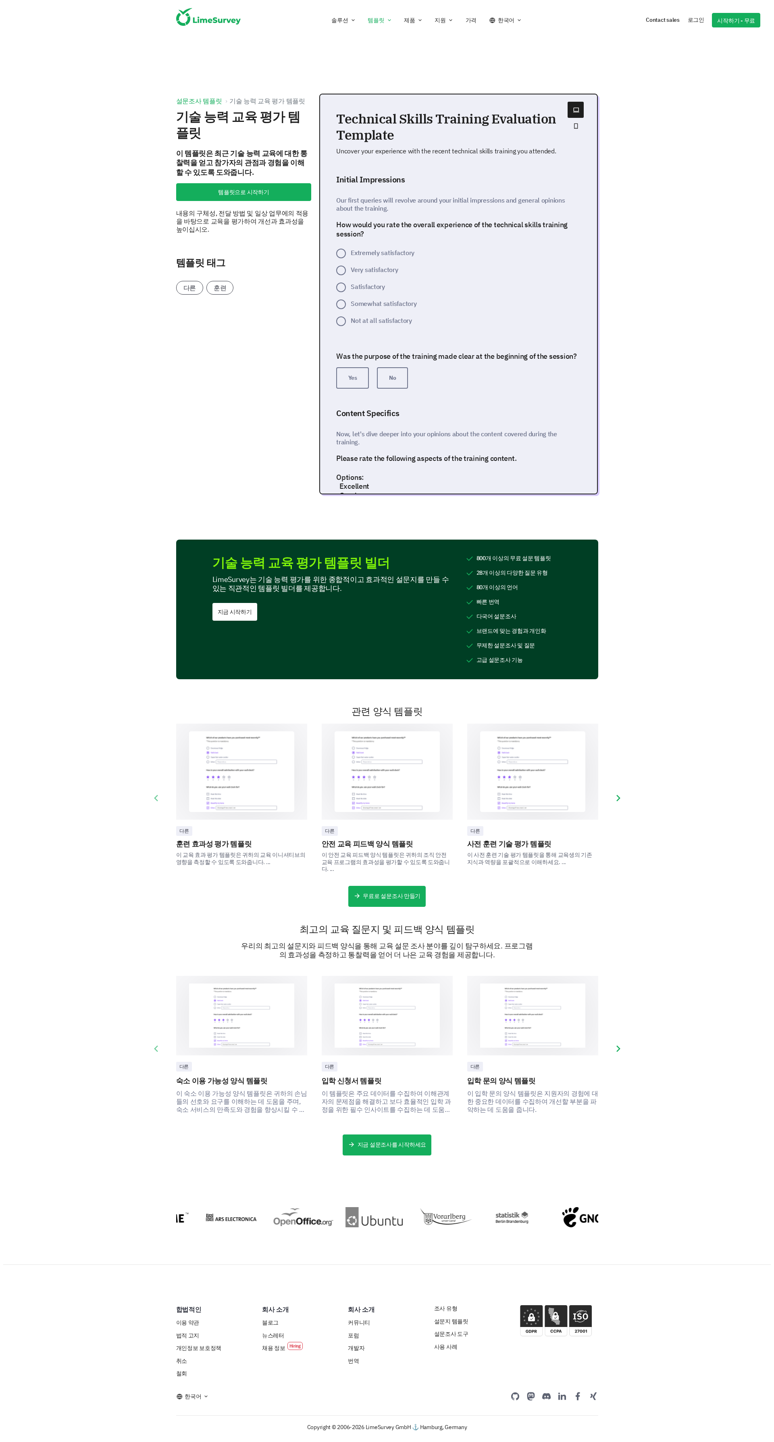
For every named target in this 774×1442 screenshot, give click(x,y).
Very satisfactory (374, 270)
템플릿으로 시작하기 (243, 192)
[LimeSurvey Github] (515, 1396)
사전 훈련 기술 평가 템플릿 (509, 843)
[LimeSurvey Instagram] (593, 1396)
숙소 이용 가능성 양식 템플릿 (222, 1080)
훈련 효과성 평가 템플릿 (214, 843)
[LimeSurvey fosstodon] (531, 1396)
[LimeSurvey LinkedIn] (562, 1396)
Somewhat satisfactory (383, 303)
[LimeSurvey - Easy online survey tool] (208, 20)
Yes (352, 377)
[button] (343, 20)
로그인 (696, 19)
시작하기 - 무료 (736, 20)
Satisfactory (368, 287)
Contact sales (662, 19)
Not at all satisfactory (381, 320)
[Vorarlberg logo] (432, 1217)
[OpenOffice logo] (288, 1217)
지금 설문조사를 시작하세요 (392, 1144)
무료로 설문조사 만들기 (391, 896)
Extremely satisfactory (382, 253)
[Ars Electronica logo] (216, 1217)
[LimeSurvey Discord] (546, 1396)
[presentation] (156, 798)
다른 (189, 288)
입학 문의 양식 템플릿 (501, 1080)
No (392, 377)
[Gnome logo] (577, 1217)
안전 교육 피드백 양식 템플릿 (367, 843)
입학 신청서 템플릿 (352, 1080)
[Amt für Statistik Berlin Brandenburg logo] (505, 1217)
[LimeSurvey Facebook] (578, 1396)
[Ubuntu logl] (360, 1217)
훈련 (220, 288)
